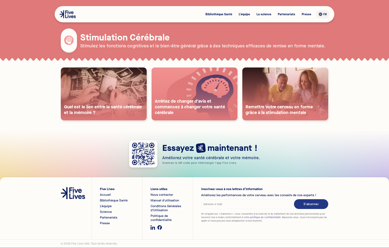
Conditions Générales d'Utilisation (166, 208)
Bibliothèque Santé (218, 14)
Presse (306, 14)
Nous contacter (162, 195)
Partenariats (286, 14)
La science (263, 14)
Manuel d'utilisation (165, 200)
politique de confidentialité (265, 217)
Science (106, 212)
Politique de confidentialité (161, 218)
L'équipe (244, 14)
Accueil (105, 195)
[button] (322, 14)
